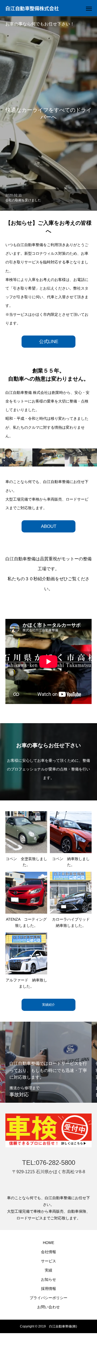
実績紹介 (48, 1005)
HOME (48, 1242)
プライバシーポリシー (48, 1298)
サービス (48, 1261)
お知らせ (48, 1279)
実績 (48, 1270)
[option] (48, 200)
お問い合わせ (48, 1307)
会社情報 (48, 1252)
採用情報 (48, 1288)
